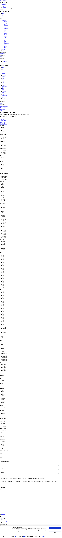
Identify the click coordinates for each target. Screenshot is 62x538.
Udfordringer (2, 56)
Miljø (4, 38)
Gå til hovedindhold (3, 0)
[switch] (24, 536)
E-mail (2, 464)
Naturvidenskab (6, 39)
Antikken (5, 24)
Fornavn (2, 468)
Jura (4, 32)
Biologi (5, 27)
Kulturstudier (5, 33)
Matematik (5, 36)
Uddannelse (5, 46)
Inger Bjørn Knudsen (3, 123)
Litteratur (5, 35)
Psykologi (5, 41)
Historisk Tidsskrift (2, 53)
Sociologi (5, 44)
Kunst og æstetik (6, 34)
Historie (5, 30)
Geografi (5, 29)
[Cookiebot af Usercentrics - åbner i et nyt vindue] (5, 536)
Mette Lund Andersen (3, 120)
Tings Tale (1, 54)
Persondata (3, 62)
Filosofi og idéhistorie (5, 80)
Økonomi (5, 47)
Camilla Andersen (2, 119)
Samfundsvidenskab (6, 43)
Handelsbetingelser (4, 61)
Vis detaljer (43, 536)
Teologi (5, 45)
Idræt (4, 31)
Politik (4, 40)
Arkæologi (3, 74)
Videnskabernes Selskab (5, 521)
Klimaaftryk (3, 63)
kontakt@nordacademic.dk (6, 523)
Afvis (55, 532)
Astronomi (3, 77)
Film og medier (6, 28)
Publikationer (4, 4)
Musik (3, 90)
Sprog (3, 96)
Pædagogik (3, 93)
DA (2, 14)
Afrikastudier (5, 23)
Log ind (3, 13)
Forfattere (3, 48)
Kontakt (3, 6)
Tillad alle (55, 527)
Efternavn (2, 472)
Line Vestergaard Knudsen (3, 124)
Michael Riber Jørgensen (3, 122)
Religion (5, 42)
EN (2, 15)
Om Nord (3, 5)
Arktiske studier (6, 25)
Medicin (5, 37)
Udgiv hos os (4, 7)
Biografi (5, 26)
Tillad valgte (55, 530)
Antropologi (5, 21)
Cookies (3, 60)
